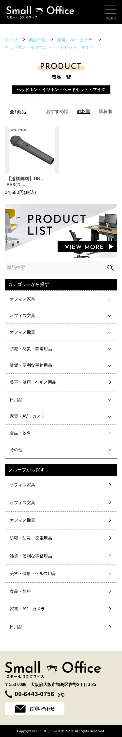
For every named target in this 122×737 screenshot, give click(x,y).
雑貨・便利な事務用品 (31, 365)
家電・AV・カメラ (75, 39)
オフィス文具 (22, 315)
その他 (16, 449)
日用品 (16, 399)
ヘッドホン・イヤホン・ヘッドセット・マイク (49, 47)
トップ (11, 39)
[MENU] (110, 10)
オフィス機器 (22, 332)
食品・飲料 (20, 432)
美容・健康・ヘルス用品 (33, 382)
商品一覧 (37, 39)
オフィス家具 (22, 299)
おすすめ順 (57, 111)
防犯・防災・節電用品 (31, 348)
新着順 (105, 111)
